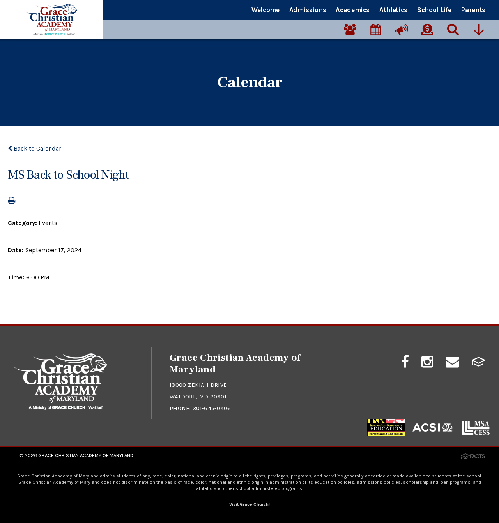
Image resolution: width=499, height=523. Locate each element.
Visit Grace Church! (249, 504)
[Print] (11, 201)
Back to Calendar (36, 148)
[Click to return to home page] (61, 408)
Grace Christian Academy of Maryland (85, 455)
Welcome (265, 10)
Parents (473, 10)
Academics (353, 10)
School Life (434, 10)
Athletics (393, 10)
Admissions (307, 10)
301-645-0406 (212, 408)
